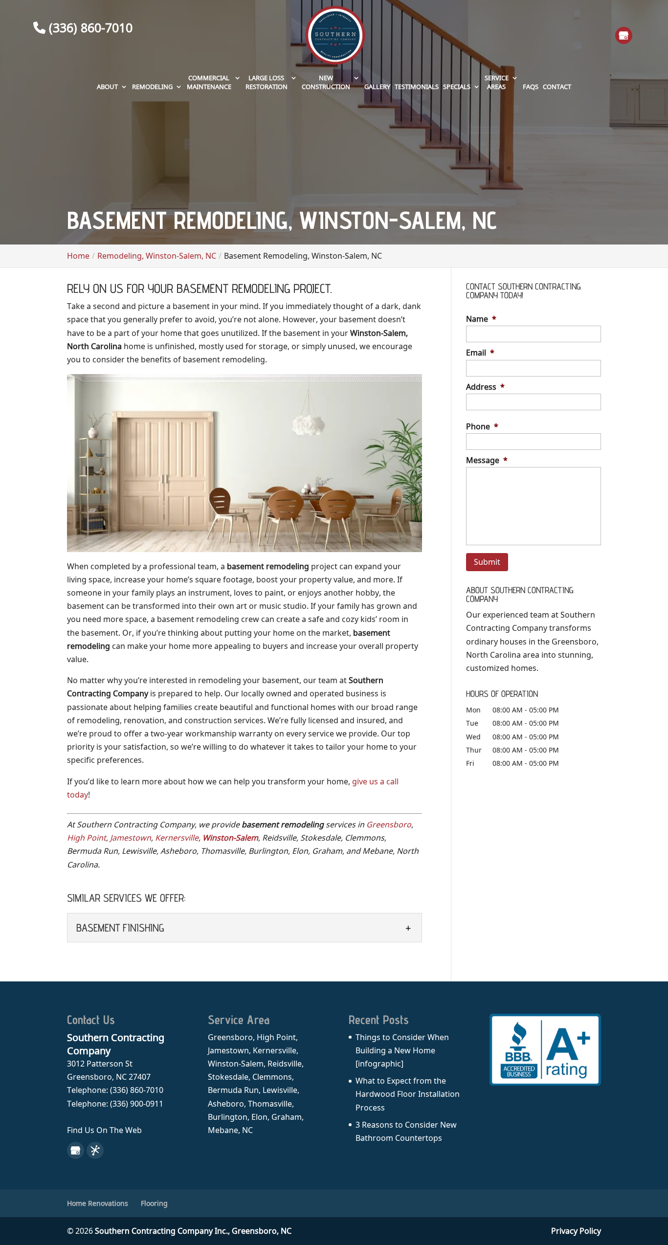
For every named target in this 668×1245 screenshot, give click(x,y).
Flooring (154, 1203)
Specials (456, 86)
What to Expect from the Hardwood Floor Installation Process (408, 1093)
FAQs (530, 86)
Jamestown (130, 837)
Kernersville (177, 837)
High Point (86, 837)
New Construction (326, 82)
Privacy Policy (576, 1230)
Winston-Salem (230, 837)
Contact (557, 86)
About (107, 86)
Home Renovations (97, 1203)
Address (485, 387)
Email (480, 353)
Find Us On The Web (104, 1130)
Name (481, 319)
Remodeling (152, 86)
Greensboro (388, 824)
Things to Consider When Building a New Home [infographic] (402, 1050)
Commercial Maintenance (209, 82)
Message (487, 460)
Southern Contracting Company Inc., (193, 1230)
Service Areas (497, 82)
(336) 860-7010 (89, 27)
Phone (482, 427)
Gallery (377, 86)
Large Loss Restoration (266, 82)
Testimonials (417, 86)
